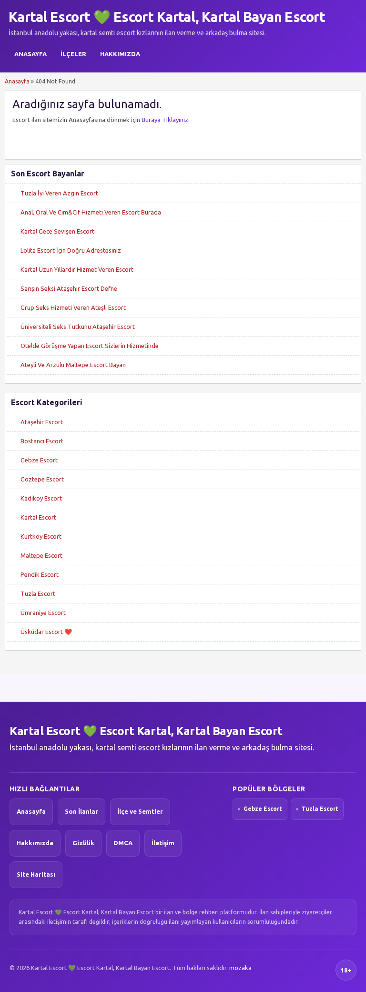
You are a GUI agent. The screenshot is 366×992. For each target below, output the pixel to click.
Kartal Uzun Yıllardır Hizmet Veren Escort (76, 269)
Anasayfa (30, 54)
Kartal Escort (38, 517)
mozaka (240, 967)
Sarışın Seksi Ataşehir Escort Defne (68, 288)
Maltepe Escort (41, 555)
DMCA (122, 842)
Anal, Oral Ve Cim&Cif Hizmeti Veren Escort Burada (90, 212)
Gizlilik (83, 842)
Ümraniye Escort (43, 612)
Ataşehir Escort (41, 422)
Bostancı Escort (41, 441)
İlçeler (73, 54)
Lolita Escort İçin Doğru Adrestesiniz (70, 250)
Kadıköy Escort (41, 498)
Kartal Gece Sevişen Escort (57, 231)
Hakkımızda (120, 54)
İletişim (163, 842)
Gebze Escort (39, 460)
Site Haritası (36, 874)
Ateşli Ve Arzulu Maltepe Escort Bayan (73, 364)
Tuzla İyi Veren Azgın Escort (59, 193)
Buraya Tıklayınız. (166, 119)
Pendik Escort (39, 574)
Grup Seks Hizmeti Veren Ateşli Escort (73, 307)
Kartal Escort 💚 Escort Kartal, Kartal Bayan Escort (167, 16)
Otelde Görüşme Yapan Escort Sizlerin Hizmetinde (89, 345)
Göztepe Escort (42, 479)
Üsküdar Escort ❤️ (46, 631)
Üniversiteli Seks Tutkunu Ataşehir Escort (77, 326)
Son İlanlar (81, 811)
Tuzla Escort (37, 593)
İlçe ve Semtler (140, 811)
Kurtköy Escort (40, 536)
